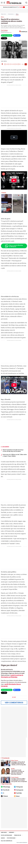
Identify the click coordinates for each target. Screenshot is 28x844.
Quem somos (4, 832)
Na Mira (13, 768)
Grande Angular (14, 777)
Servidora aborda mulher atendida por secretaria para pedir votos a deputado (19, 780)
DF (13, 697)
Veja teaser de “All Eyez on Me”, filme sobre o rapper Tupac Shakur (15, 455)
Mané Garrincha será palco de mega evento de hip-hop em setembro (13, 450)
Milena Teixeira (14, 760)
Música (2, 17)
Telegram (19, 787)
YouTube (19, 793)
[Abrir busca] (26, 2)
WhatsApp (6, 787)
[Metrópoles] (14, 2)
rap (15, 697)
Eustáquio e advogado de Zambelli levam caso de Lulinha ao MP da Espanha (18, 763)
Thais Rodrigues (4, 30)
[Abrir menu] (1, 2)
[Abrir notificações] (4, 2)
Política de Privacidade (6, 835)
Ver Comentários (14, 703)
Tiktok (5, 796)
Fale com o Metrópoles (6, 840)
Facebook (6, 790)
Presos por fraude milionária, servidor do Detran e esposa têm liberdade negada (17, 772)
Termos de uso (17, 835)
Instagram (19, 790)
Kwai (18, 796)
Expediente (11, 832)
